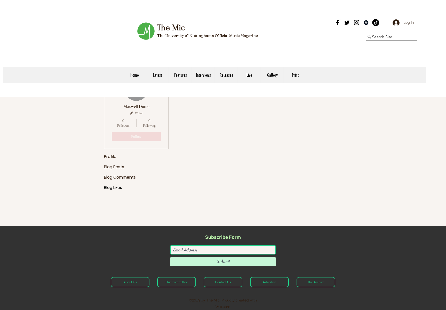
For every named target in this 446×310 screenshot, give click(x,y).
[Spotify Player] (294, 27)
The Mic (171, 27)
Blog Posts (114, 167)
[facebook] (337, 22)
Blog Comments (120, 177)
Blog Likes (113, 187)
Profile (110, 157)
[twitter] (347, 22)
